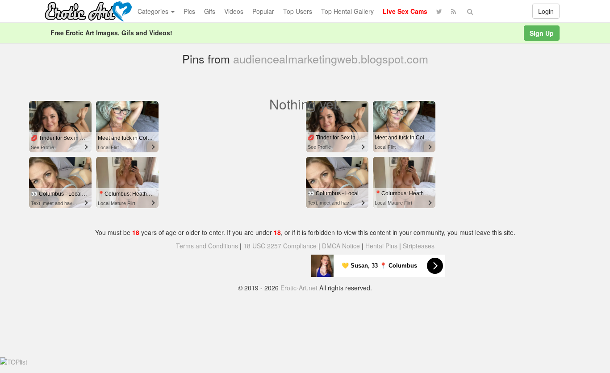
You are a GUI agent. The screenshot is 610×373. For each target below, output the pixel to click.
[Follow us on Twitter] (439, 11)
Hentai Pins (381, 245)
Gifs (209, 11)
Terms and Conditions (207, 245)
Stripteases (419, 245)
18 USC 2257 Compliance (280, 245)
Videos (233, 11)
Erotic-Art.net (299, 287)
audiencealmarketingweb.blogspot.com (330, 58)
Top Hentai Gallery (347, 11)
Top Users (297, 11)
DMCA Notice (341, 245)
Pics (189, 11)
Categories (154, 11)
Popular (263, 11)
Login (546, 11)
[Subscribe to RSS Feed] (453, 11)
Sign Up (542, 33)
